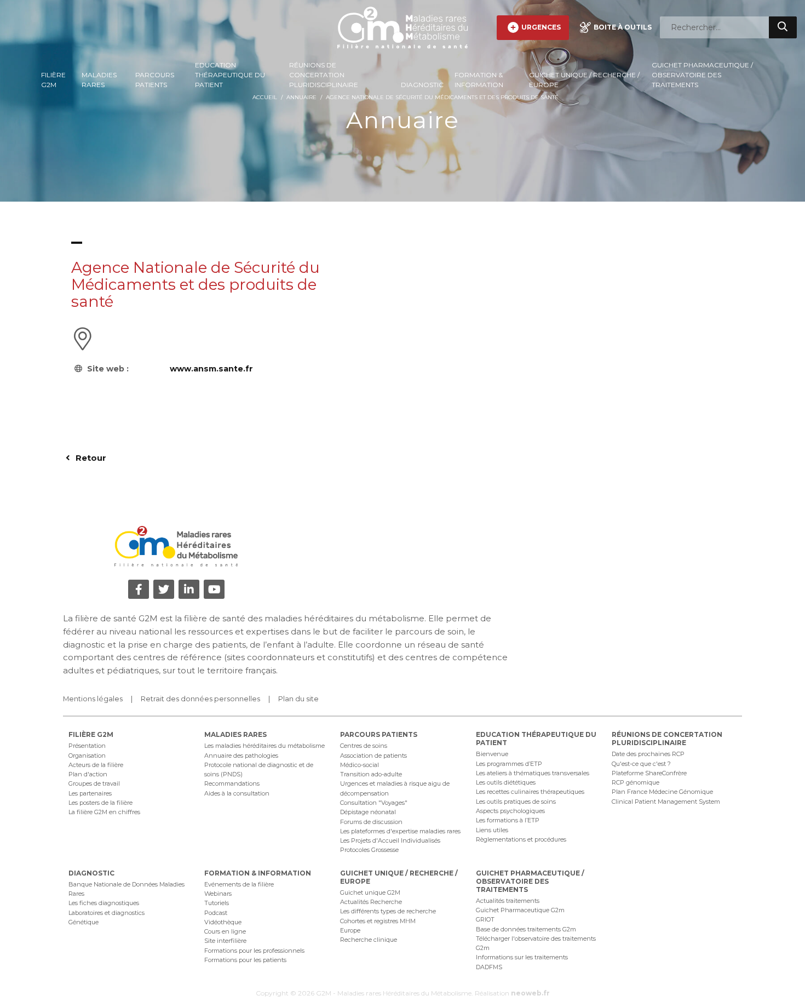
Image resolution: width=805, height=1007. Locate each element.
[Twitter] (163, 589)
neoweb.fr (530, 993)
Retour (89, 458)
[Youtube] (214, 589)
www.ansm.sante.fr (211, 369)
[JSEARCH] (783, 27)
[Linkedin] (189, 589)
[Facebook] (138, 589)
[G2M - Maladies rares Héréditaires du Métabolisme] (402, 27)
